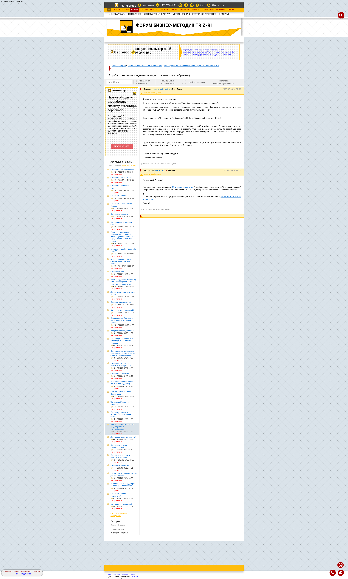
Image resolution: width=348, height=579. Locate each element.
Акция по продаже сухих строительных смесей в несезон (121, 261)
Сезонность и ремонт (119, 214)
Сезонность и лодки (119, 196)
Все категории (119, 65)
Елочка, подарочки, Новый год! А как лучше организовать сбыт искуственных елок (123, 282)
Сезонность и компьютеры (121, 178)
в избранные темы (196, 82)
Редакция (148, 170)
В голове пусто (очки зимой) (122, 310)
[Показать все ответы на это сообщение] (159, 163)
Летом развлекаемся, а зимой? (123, 437)
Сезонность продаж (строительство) (119, 446)
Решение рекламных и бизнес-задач (145, 65)
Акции (231, 9)
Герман (147, 89)
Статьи (125, 9)
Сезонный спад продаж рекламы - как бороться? (121, 364)
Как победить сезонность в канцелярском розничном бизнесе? (122, 341)
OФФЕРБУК (224, 14)
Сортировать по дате (129, 165)
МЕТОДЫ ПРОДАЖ (181, 14)
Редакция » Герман (119, 533)
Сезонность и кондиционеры (122, 170)
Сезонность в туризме (120, 374)
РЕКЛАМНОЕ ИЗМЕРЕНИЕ (204, 14)
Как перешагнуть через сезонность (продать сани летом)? (191, 65)
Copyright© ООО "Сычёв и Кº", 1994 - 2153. (123, 574)
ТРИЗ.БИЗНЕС (134, 14)
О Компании (208, 9)
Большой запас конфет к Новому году (121, 393)
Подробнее (26, 573)
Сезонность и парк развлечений (118, 495)
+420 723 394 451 (168, 5)
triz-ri (202, 5)
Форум (134, 9)
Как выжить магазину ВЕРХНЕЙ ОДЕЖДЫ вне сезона (121, 414)
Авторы (144, 9)
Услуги (153, 9)
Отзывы (195, 9)
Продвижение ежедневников (122, 331)
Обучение (184, 9)
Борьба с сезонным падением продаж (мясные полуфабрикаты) (123, 427)
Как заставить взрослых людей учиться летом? (123, 474)
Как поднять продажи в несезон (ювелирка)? (120, 456)
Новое (117, 9)
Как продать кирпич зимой (121, 504)
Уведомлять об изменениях (143, 82)
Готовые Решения (168, 9)
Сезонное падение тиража (121, 302)
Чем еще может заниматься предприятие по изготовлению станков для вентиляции (123, 353)
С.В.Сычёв (134, 577)
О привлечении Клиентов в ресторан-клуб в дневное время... (122, 320)
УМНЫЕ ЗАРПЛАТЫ (116, 14)
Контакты (220, 9)
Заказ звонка (148, 5)
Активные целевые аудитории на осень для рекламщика (123, 485)
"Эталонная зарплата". (182, 187)
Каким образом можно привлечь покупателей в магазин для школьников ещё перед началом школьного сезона (123, 236)
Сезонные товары (118, 272)
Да (17, 573)
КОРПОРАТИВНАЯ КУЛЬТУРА (157, 14)
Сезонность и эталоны (120, 465)
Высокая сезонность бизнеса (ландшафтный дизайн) (122, 383)
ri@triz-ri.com (218, 5)
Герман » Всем (117, 530)
